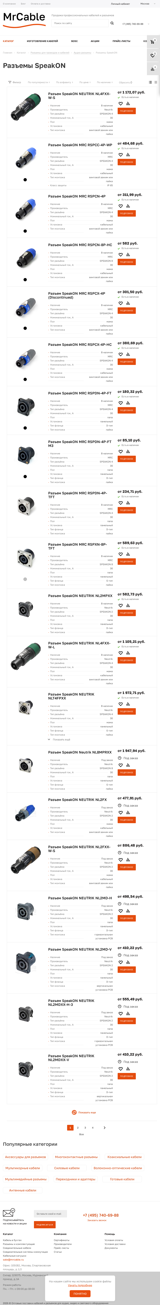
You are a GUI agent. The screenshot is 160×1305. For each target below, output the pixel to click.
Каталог (8, 1234)
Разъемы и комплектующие (19, 1244)
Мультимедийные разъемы (26, 1179)
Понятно (80, 1293)
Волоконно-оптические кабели (118, 1168)
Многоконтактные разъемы (76, 1157)
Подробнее (126, 111)
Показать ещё (61, 739)
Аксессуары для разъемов (25, 1157)
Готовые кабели (122, 1179)
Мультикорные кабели (22, 1168)
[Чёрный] (25, 179)
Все (81, 1134)
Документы (111, 1247)
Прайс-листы (61, 1247)
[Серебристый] (25, 579)
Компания (60, 1234)
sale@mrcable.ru (13, 1259)
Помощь (110, 1234)
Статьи (58, 1251)
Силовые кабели (67, 1168)
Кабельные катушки (14, 1255)
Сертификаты (61, 1240)
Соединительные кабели (17, 1247)
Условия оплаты (114, 1240)
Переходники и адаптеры (75, 1179)
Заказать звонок (97, 1220)
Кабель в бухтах (12, 1240)
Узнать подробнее (80, 1285)
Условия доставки (115, 1244)
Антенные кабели (22, 1190)
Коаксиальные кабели (125, 1157)
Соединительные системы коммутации (25, 1251)
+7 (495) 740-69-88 (101, 1215)
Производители (63, 1244)
